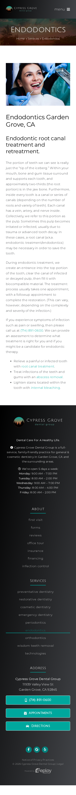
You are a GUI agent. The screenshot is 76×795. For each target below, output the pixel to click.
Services (33, 38)
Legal (60, 763)
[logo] (21, 7)
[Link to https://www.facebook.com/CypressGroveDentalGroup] (29, 750)
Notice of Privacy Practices (38, 759)
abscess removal (49, 377)
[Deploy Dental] (43, 771)
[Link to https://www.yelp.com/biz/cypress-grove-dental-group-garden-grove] (45, 750)
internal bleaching (45, 388)
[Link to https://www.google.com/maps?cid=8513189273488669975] (37, 750)
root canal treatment (37, 366)
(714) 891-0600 (31, 330)
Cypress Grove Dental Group (38, 763)
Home (20, 38)
